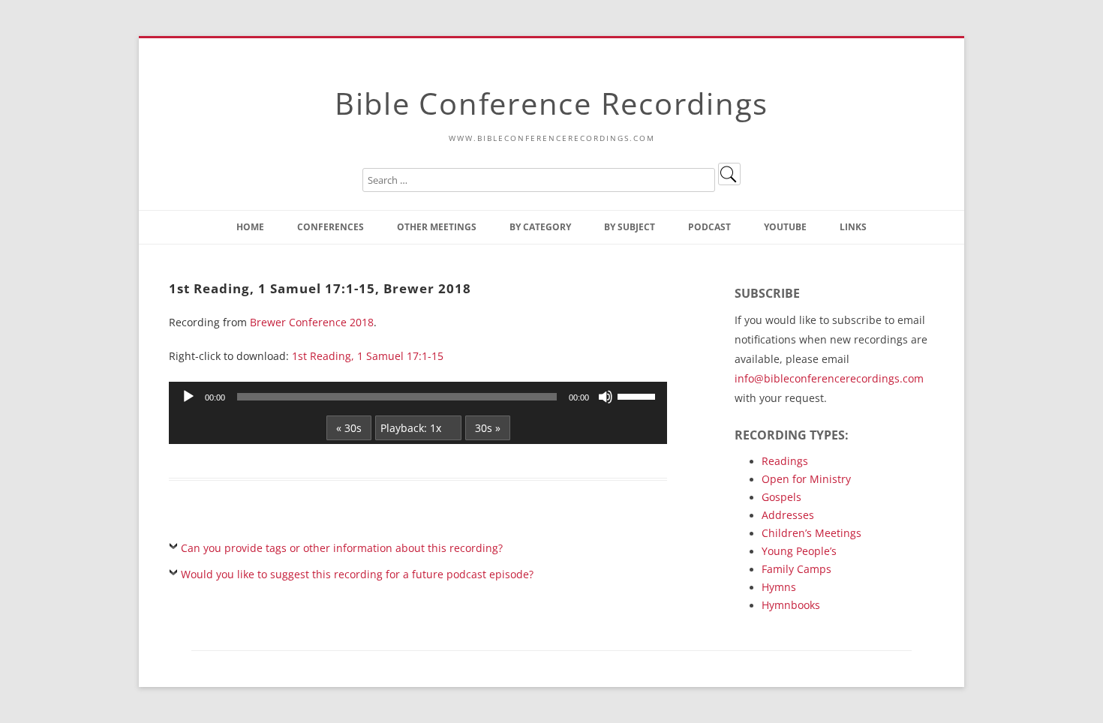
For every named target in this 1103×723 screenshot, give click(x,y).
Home (250, 226)
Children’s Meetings (811, 533)
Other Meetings (436, 226)
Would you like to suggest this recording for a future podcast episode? (357, 574)
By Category (540, 226)
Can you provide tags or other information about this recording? (342, 548)
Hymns (779, 587)
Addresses (788, 515)
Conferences (330, 226)
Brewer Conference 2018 (312, 322)
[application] (418, 397)
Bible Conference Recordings (551, 103)
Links (853, 226)
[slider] (639, 395)
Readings (785, 461)
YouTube (785, 226)
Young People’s (799, 551)
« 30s (349, 428)
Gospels (781, 497)
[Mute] (605, 396)
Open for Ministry (806, 479)
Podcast (709, 226)
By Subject (629, 226)
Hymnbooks (791, 605)
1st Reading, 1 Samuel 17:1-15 (367, 356)
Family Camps (796, 569)
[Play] (188, 396)
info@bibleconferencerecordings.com (829, 378)
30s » (487, 428)
